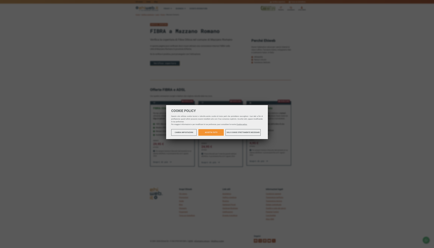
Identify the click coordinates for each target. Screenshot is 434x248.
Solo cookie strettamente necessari (243, 132)
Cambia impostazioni (184, 132)
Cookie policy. (242, 124)
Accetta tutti (211, 132)
